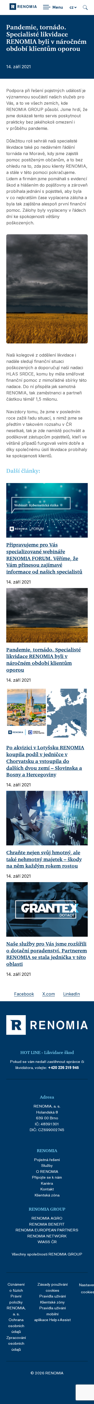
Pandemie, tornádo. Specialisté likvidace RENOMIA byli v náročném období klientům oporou (43, 660)
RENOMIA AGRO (47, 1218)
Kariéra (47, 1183)
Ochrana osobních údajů (16, 1325)
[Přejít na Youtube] (68, 1387)
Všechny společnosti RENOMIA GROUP (47, 1254)
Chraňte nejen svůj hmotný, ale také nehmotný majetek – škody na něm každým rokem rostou (44, 859)
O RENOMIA (47, 1171)
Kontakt (47, 1188)
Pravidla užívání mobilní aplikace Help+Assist (52, 1313)
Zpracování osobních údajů (16, 1343)
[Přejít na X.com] (54, 1387)
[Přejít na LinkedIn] (40, 1387)
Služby (47, 1165)
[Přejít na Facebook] (26, 1387)
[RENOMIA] (23, 7)
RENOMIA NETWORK (47, 1235)
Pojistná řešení (47, 1159)
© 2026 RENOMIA (47, 1372)
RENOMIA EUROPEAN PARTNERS (47, 1229)
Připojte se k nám (47, 1177)
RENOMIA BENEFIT (47, 1224)
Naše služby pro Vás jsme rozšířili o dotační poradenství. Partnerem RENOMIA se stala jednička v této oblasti (46, 954)
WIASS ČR (47, 1241)
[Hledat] (85, 7)
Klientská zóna (47, 1195)
